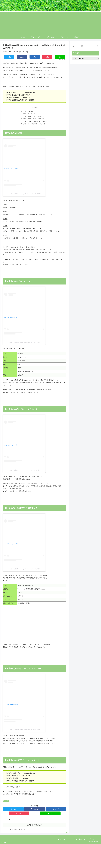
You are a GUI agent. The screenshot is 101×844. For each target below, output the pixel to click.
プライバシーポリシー (68, 839)
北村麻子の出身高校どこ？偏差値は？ (33, 118)
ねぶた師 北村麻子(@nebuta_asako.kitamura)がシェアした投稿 (24, 193)
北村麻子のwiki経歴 (28, 111)
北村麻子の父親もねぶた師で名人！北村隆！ (35, 121)
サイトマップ (87, 839)
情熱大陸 (6, 800)
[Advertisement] (50, 23)
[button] (97, 46)
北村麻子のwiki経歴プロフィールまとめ (34, 124)
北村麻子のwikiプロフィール (31, 113)
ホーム (59, 839)
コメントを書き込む (34, 825)
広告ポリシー (95, 839)
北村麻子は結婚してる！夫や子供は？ (33, 116)
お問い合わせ (79, 839)
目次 (32, 107)
